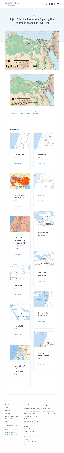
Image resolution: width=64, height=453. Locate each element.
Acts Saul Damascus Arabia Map (43, 355)
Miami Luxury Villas (48, 411)
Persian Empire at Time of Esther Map (19, 197)
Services (7, 410)
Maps (33, 16)
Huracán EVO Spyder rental (32, 408)
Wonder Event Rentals (30, 429)
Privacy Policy (9, 419)
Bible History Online (11, 434)
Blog (6, 407)
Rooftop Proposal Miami (50, 414)
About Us (8, 405)
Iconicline (13, 432)
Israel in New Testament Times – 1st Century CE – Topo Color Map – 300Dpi (19, 243)
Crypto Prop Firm (48, 408)
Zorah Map (41, 195)
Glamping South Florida (31, 421)
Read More (17, 163)
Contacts (7, 413)
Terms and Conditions (11, 416)
